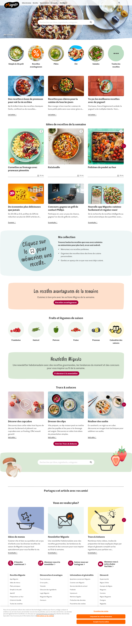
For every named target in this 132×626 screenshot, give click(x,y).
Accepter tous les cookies (101, 622)
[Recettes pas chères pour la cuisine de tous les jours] (66, 96)
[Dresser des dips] (66, 415)
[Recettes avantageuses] (36, 56)
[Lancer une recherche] (119, 3)
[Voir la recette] (26, 152)
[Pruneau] (96, 333)
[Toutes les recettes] (116, 56)
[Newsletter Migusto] (66, 530)
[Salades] (96, 56)
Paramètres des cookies (78, 604)
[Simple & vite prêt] (16, 56)
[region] (66, 616)
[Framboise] (16, 333)
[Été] (76, 56)
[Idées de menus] (26, 530)
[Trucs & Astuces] (106, 530)
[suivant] (124, 146)
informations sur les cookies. (45, 616)
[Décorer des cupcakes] (26, 415)
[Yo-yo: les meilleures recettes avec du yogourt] (106, 96)
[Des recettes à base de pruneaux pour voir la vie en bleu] (26, 96)
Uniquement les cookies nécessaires (101, 616)
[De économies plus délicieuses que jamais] (26, 204)
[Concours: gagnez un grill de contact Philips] (66, 204)
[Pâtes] (56, 56)
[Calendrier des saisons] (116, 333)
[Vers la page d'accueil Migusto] (11, 3)
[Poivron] (56, 333)
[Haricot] (36, 333)
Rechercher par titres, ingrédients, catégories (66, 22)
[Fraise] (76, 333)
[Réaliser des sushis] (106, 415)
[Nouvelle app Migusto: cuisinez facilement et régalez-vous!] (106, 204)
